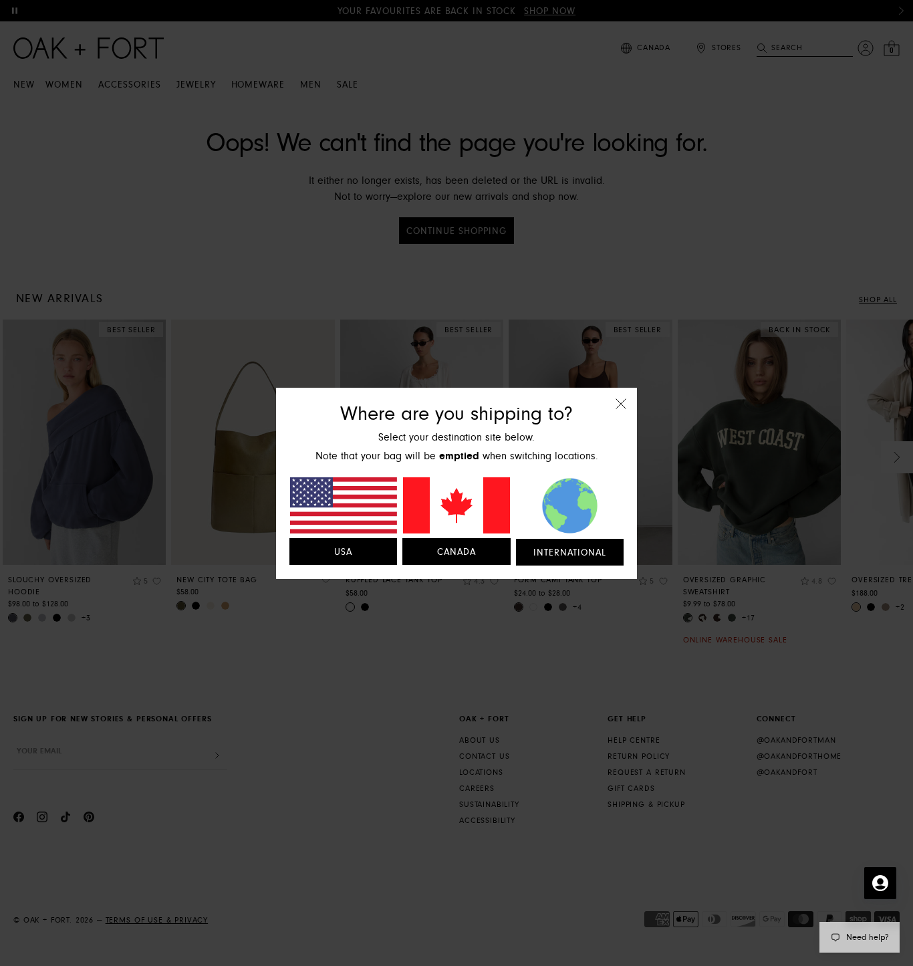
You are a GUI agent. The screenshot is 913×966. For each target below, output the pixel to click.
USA (343, 552)
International (569, 553)
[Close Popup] (621, 413)
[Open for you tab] (880, 883)
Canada (456, 552)
